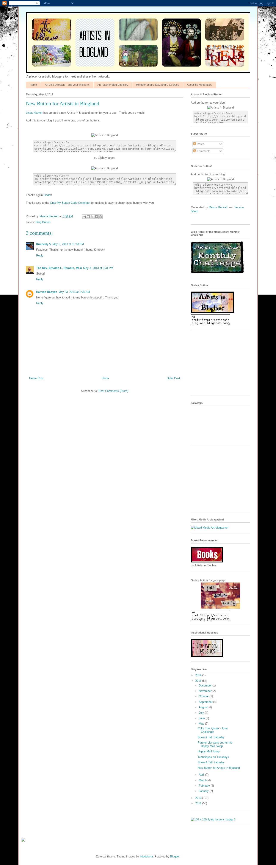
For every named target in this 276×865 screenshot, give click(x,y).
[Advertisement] (223, 364)
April (202, 774)
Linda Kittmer (34, 112)
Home (33, 84)
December (205, 685)
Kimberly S (43, 244)
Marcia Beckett (219, 207)
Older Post (173, 378)
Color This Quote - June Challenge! (212, 730)
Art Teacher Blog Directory (112, 84)
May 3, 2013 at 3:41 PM (98, 268)
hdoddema (146, 856)
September (206, 701)
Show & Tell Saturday (211, 737)
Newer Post (36, 378)
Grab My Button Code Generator (70, 202)
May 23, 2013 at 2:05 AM (74, 292)
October (204, 696)
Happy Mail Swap (209, 751)
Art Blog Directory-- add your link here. (67, 84)
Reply (39, 255)
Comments (203, 151)
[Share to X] (92, 216)
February (205, 785)
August (204, 707)
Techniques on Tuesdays (213, 757)
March (203, 780)
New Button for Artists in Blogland (219, 767)
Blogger (174, 856)
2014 (198, 675)
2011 (198, 803)
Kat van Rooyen (46, 292)
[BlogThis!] (88, 216)
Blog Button (43, 222)
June (202, 718)
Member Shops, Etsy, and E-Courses (157, 84)
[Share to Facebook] (96, 216)
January (204, 791)
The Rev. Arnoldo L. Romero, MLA (59, 268)
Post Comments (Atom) (113, 391)
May (202, 723)
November (205, 691)
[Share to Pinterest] (100, 216)
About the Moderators (199, 84)
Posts (200, 144)
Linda (47, 195)
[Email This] (84, 216)
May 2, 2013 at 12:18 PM (68, 244)
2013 (198, 680)
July (202, 712)
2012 (198, 798)
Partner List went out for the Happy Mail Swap (215, 744)
